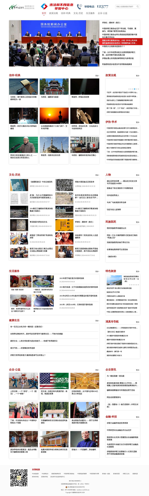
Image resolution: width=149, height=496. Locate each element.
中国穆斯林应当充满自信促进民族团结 (54, 421)
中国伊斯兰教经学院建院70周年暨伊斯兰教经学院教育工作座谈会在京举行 (123, 140)
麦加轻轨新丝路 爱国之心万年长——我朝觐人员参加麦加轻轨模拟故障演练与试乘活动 (122, 384)
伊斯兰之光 (126, 473)
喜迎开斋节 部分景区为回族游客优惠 (119, 288)
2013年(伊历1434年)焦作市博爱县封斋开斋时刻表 (78, 296)
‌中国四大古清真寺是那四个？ (113, 46)
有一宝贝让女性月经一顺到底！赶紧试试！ (27, 327)
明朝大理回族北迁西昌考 (84, 182)
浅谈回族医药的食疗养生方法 (118, 242)
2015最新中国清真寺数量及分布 (117, 336)
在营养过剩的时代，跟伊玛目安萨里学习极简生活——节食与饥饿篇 (36, 334)
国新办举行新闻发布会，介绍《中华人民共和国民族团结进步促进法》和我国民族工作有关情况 (119, 43)
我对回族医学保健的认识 (116, 228)
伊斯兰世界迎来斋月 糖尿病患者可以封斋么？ (28, 355)
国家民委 (135, 473)
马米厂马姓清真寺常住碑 (116, 202)
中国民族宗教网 (82, 473)
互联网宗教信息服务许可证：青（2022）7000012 (75, 484)
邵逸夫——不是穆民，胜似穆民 (84, 449)
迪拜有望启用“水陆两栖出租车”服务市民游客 (122, 308)
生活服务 (90, 13)
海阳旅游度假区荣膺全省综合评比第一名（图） (131, 279)
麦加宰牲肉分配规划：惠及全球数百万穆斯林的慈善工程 (23, 451)
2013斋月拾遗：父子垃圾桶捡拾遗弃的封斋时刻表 (79, 287)
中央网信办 (45, 473)
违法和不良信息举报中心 (57, 476)
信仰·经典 (65, 13)
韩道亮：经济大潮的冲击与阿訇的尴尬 (23, 127)
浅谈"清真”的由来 (17, 289)
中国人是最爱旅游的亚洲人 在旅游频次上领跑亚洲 (123, 312)
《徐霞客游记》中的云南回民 (41, 182)
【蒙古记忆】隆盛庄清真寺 (116, 332)
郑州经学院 (35, 476)
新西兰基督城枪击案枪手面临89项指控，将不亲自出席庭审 (86, 250)
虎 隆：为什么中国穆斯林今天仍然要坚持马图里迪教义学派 (41, 196)
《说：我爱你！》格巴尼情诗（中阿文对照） (122, 405)
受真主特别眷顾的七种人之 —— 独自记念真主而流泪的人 (23, 156)
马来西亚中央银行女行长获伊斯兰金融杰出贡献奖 (122, 445)
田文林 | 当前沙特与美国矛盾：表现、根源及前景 (54, 392)
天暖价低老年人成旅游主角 (116, 296)
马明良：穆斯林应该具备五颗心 (84, 155)
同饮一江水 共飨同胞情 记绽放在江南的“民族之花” (122, 236)
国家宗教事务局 (56, 473)
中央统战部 (35, 473)
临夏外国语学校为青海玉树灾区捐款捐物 (54, 451)
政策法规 (53, 13)
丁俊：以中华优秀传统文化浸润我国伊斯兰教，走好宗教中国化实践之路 (123, 152)
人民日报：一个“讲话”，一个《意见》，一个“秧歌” (23, 392)
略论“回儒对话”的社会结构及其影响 (119, 148)
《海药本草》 (112, 257)
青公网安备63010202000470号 (76, 487)
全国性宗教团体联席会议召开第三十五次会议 (122, 136)
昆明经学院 (44, 476)
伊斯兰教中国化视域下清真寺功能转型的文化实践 (123, 343)
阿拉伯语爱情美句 (114, 397)
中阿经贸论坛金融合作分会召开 (119, 430)
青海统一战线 (106, 473)
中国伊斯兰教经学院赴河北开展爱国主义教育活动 (123, 144)
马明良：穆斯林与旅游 (49, 97)
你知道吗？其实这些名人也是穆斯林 (86, 236)
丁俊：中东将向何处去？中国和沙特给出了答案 (23, 421)
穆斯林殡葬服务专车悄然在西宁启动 (121, 390)
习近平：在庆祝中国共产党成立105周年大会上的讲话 (123, 92)
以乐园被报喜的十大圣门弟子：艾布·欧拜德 (54, 127)
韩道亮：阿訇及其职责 (80, 97)
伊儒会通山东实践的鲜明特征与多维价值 (118, 58)
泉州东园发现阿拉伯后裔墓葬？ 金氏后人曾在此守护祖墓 (86, 196)
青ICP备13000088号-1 (75, 481)
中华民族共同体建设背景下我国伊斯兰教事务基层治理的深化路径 (123, 160)
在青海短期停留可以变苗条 (117, 249)
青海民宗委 (116, 473)
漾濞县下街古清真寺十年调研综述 (120, 188)
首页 (44, 13)
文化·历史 (78, 13)
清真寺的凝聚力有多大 (114, 355)
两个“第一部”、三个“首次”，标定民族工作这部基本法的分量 (123, 108)
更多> (97, 76)
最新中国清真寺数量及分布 (116, 340)
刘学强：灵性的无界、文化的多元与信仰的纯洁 (85, 127)
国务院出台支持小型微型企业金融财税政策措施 (122, 438)
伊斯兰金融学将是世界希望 (117, 423)
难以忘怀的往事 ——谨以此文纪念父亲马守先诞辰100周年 (122, 182)
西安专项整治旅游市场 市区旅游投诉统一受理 (122, 304)
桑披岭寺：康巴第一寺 (114, 351)
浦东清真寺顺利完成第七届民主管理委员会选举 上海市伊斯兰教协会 (123, 347)
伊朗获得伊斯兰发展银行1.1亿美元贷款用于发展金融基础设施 (122, 453)
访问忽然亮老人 (113, 195)
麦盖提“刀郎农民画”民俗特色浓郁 (41, 236)
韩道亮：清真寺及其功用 (50, 155)
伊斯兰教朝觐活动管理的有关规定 (118, 112)
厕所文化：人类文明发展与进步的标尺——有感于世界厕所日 (33, 341)
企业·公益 (102, 13)
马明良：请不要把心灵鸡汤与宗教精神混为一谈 (23, 98)
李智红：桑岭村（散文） (111, 23)
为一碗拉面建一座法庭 (115, 376)
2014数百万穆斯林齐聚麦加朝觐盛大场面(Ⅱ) (86, 210)
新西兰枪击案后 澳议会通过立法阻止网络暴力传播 (41, 250)
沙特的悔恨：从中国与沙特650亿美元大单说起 (85, 392)
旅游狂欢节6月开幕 (113, 292)
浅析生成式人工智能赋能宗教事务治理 (120, 100)
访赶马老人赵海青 (114, 209)
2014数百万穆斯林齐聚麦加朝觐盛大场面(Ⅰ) (41, 210)
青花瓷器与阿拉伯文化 (38, 222)
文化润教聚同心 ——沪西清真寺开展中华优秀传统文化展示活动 (123, 328)
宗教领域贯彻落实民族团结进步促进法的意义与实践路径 (123, 156)
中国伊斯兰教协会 (69, 473)
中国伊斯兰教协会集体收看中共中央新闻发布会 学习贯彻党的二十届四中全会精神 (123, 128)
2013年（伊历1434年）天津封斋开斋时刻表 (76, 304)
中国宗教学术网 (94, 473)
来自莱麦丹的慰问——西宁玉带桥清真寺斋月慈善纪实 (85, 421)
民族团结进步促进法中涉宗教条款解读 (117, 64)
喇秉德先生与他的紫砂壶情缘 (43, 310)
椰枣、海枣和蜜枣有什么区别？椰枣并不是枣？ (20, 310)
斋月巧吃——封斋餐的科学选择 (22, 348)
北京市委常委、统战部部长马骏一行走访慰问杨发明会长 (123, 132)
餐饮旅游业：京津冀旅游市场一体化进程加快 (122, 300)
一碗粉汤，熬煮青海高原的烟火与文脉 (43, 291)
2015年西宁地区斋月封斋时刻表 (72, 278)
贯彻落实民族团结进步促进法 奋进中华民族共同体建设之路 (123, 96)
